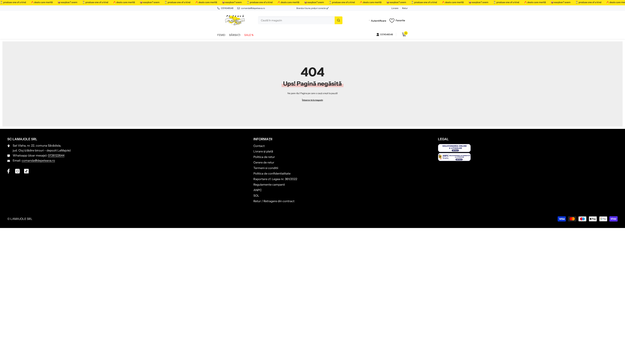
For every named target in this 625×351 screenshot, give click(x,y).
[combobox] (296, 20)
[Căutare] (300, 20)
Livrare (394, 8)
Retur (405, 8)
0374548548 (227, 8)
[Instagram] (17, 171)
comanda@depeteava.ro (253, 8)
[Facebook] (8, 171)
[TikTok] (26, 171)
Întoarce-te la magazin (312, 100)
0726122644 (56, 155)
